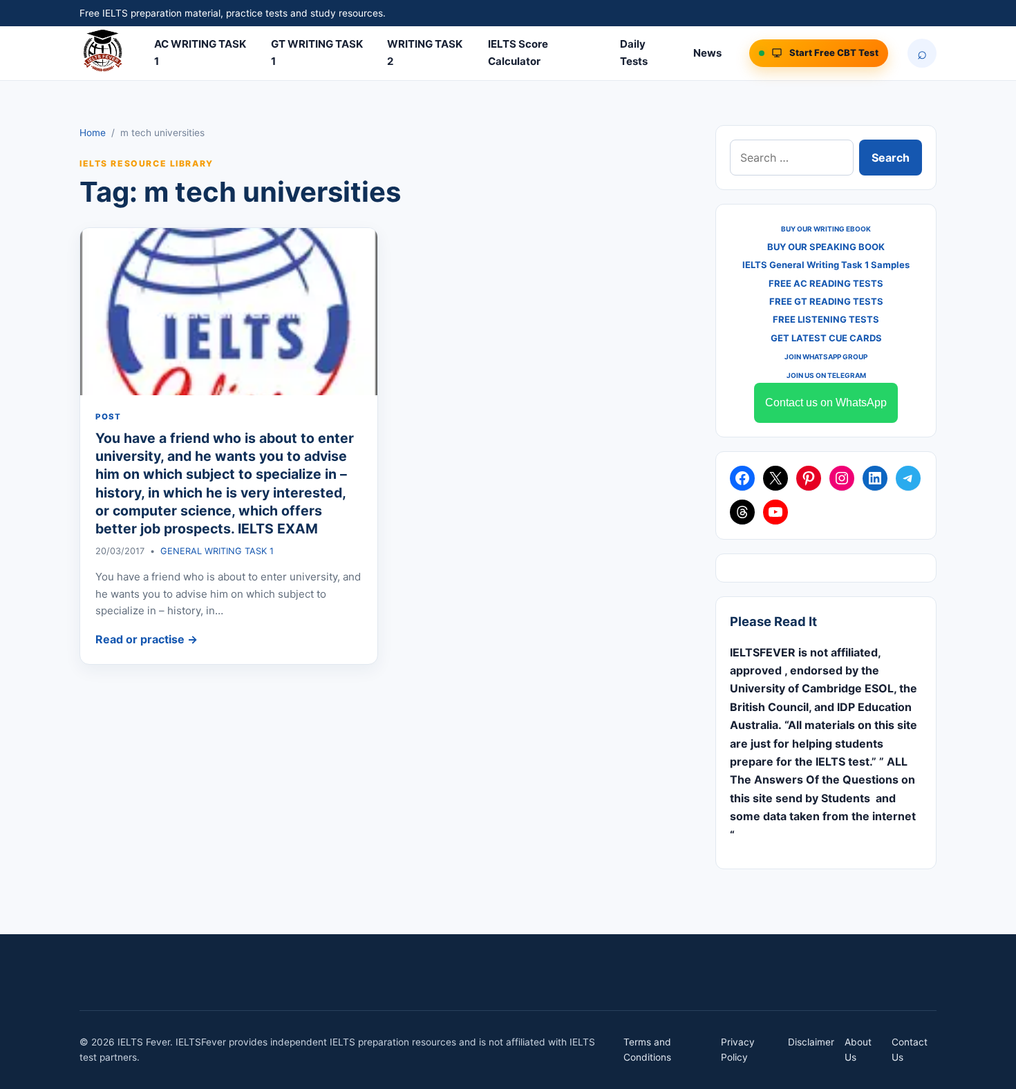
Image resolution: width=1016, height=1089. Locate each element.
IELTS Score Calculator (518, 52)
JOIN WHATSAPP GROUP (825, 356)
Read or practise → (146, 639)
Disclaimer (811, 1042)
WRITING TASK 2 (424, 52)
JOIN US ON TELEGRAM (826, 375)
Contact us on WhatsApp (826, 402)
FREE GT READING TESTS (826, 301)
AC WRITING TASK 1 (200, 52)
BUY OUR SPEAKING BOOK (826, 246)
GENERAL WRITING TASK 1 (217, 551)
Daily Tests (634, 52)
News (707, 52)
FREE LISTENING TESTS (826, 319)
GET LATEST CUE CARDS (826, 337)
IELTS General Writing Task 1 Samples (826, 264)
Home (92, 132)
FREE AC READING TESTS (826, 283)
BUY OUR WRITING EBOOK (826, 229)
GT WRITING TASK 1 (317, 52)
